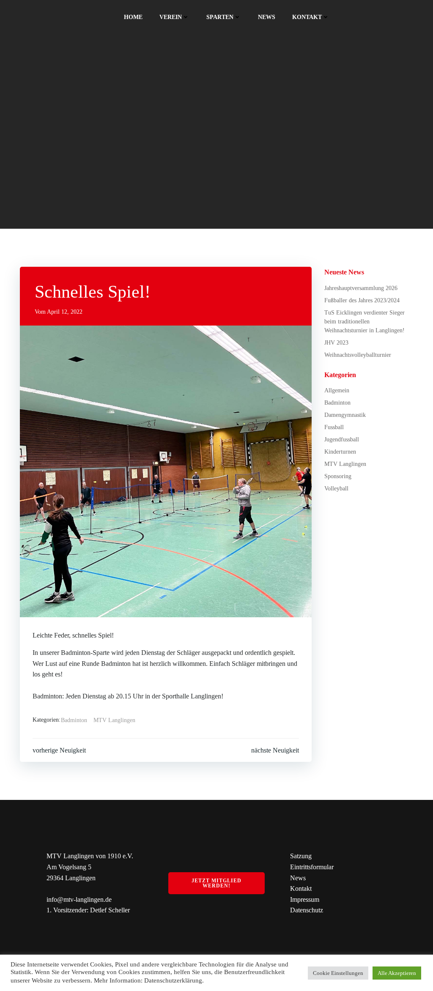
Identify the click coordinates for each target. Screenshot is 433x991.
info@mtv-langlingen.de (79, 899)
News (266, 17)
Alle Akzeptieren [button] (397, 973)
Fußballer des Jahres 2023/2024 (362, 300)
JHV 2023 (336, 342)
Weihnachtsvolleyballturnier (357, 355)
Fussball (334, 427)
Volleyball (336, 488)
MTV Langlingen (114, 720)
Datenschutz (306, 910)
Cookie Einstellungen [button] (338, 973)
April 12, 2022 (64, 312)
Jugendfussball (341, 439)
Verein (170, 17)
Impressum (304, 899)
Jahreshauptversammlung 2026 (360, 288)
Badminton (74, 720)
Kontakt (307, 17)
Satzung (301, 856)
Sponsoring (337, 476)
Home (133, 17)
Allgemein (336, 390)
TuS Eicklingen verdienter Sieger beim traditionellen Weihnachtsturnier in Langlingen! (364, 321)
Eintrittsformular (312, 867)
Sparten (219, 17)
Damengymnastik (345, 415)
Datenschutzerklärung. (174, 980)
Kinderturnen (340, 452)
